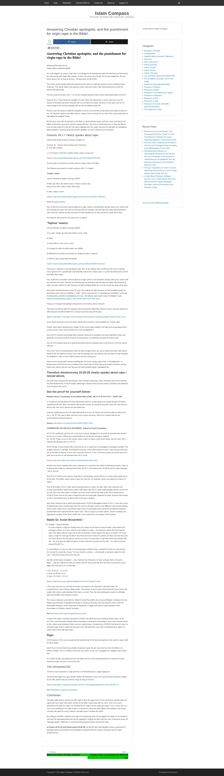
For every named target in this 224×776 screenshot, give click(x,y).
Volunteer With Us (82, 3)
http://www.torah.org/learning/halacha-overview (68, 613)
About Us (111, 3)
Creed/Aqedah (149, 53)
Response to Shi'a (151, 98)
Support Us (123, 3)
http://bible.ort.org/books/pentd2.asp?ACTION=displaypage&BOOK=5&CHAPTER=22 (86, 685)
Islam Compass (112, 13)
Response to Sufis (151, 101)
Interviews (148, 59)
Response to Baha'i (151, 90)
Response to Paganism (153, 95)
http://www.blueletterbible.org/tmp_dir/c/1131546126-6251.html (76, 158)
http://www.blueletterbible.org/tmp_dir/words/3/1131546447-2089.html (79, 197)
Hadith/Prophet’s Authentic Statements (158, 56)
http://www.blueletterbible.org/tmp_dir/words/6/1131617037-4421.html (73, 299)
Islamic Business (150, 65)
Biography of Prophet (152, 51)
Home (46, 3)
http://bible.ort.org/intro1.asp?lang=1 (64, 690)
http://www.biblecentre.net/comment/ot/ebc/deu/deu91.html (75, 460)
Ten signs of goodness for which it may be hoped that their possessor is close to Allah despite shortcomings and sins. (160, 170)
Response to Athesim (152, 87)
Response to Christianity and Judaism (158, 93)
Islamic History (150, 70)
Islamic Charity (150, 67)
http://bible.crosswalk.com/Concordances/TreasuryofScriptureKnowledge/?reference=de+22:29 (89, 317)
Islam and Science (151, 62)
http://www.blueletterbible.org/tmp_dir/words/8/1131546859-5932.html (79, 264)
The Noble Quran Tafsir (153, 109)
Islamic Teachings (151, 73)
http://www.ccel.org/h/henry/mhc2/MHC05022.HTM (73, 423)
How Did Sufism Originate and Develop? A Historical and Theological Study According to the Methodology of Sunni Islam (160, 145)
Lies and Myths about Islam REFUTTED (159, 76)
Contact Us (98, 3)
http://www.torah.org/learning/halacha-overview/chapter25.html (76, 581)
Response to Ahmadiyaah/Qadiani (157, 84)
